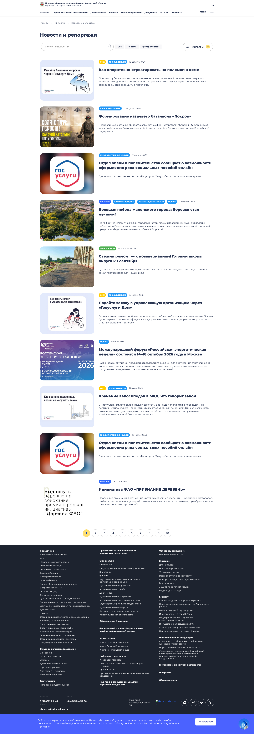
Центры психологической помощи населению (65, 606)
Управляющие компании (53, 554)
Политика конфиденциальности (140, 702)
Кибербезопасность (110, 659)
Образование (107, 248)
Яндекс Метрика (99, 720)
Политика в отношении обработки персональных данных (119, 683)
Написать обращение (171, 554)
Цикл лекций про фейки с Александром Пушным (121, 664)
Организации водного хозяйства (58, 639)
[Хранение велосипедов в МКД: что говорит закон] (67, 406)
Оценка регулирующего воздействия (120, 603)
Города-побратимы (50, 667)
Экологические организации (56, 631)
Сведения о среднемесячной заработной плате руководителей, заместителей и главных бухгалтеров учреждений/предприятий (181, 655)
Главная (44, 12)
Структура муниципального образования (122, 568)
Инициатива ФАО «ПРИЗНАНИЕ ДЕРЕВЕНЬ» (142, 489)
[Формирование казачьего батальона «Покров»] (67, 126)
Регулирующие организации (56, 642)
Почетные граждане (51, 656)
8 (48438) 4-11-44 (49, 701)
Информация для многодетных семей (179, 579)
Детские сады (47, 609)
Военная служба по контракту (175, 575)
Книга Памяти (107, 638)
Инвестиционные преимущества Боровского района (184, 605)
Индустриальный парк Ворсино (176, 610)
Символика (46, 652)
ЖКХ (102, 62)
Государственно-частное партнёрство (180, 665)
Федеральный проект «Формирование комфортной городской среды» (121, 629)
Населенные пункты (51, 674)
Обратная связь (168, 680)
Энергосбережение (51, 587)
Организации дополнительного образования (64, 617)
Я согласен (206, 721)
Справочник (47, 551)
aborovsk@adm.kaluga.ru (54, 709)
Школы (44, 613)
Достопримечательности (53, 663)
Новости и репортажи (171, 568)
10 (167, 533)
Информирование (131, 12)
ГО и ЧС (164, 12)
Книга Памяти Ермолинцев (114, 650)
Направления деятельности (55, 684)
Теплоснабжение (49, 573)
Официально (107, 561)
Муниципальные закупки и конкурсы (120, 600)
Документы (150, 12)
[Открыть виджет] (244, 724)
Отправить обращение (172, 551)
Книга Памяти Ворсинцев (114, 646)
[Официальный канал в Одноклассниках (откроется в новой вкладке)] (210, 702)
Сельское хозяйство (51, 595)
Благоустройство (124, 202)
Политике (44, 726)
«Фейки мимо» (108, 669)
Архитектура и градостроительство (119, 611)
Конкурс (105, 202)
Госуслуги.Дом (117, 62)
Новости (113, 12)
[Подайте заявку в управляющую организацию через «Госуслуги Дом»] (67, 313)
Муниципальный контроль (114, 607)
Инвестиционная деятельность (116, 614)
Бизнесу (164, 597)
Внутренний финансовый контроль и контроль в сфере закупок (120, 580)
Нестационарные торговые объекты (179, 631)
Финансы (105, 575)
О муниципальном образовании (70, 12)
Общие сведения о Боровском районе (180, 600)
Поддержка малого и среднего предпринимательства (176, 618)
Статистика (106, 564)
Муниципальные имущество (115, 585)
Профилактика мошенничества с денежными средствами (118, 552)
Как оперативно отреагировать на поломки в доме (149, 70)
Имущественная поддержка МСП (177, 624)
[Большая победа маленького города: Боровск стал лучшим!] (67, 220)
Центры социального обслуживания (60, 598)
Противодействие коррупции (176, 637)
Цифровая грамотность (113, 656)
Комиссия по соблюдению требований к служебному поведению (181, 642)
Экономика (106, 572)
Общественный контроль (114, 621)
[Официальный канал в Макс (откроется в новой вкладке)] (184, 702)
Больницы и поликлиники (54, 620)
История (44, 660)
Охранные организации (53, 569)
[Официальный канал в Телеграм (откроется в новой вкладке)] (193, 702)
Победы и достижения (151, 202)
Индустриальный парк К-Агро (175, 614)
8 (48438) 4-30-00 (77, 701)
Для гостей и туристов (52, 671)
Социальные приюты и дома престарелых (63, 602)
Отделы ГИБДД (48, 591)
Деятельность (98, 12)
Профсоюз (165, 672)
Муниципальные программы (115, 596)
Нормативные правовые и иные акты (179, 647)
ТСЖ (42, 558)
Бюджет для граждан (170, 590)
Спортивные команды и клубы (56, 628)
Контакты (177, 12)
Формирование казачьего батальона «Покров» (145, 116)
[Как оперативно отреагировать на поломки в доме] (67, 80)
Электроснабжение (50, 576)
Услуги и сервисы (169, 572)
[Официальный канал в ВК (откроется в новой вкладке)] (201, 702)
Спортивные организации (54, 624)
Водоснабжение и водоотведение (58, 584)
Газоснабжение (48, 580)
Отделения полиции (51, 565)
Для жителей (166, 564)
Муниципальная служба (113, 589)
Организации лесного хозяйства (58, 635)
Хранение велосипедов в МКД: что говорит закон (147, 396)
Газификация (166, 583)
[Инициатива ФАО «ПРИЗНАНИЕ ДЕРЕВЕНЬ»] (67, 499)
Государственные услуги (114, 155)
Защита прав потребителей (174, 586)
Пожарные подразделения (54, 562)
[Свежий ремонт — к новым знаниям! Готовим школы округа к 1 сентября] (67, 266)
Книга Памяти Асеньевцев (114, 642)
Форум (172, 202)
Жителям (164, 561)
